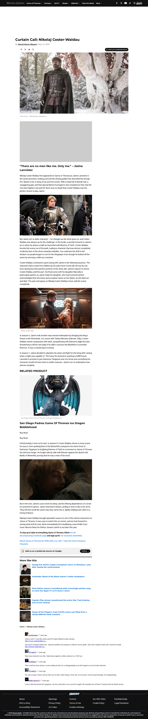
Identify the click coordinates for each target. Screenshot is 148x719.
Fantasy (47, 3)
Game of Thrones (33, 3)
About (22, 699)
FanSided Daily (120, 699)
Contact (72, 699)
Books (65, 3)
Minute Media (17, 713)
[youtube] (125, 3)
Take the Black (88, 3)
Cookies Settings (76, 707)
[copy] (33, 49)
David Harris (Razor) (27, 44)
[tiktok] (130, 3)
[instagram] (134, 3)
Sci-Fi (56, 3)
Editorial (74, 3)
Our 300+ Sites (99, 699)
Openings (53, 699)
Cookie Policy (98, 703)
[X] (121, 3)
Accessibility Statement (29, 707)
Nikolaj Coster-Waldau (36, 627)
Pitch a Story (24, 703)
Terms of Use (75, 703)
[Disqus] (78, 658)
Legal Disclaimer (121, 703)
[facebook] (116, 3)
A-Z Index (53, 707)
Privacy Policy (55, 703)
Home (22, 627)
